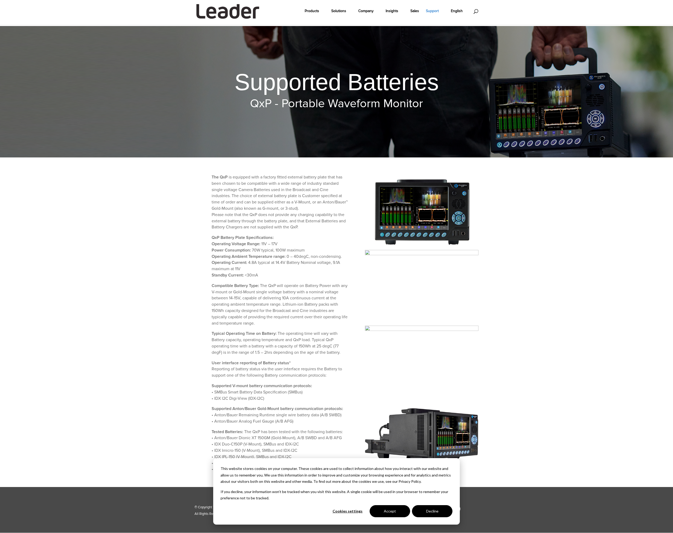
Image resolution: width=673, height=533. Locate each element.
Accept (390, 511)
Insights (392, 11)
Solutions (338, 11)
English (457, 11)
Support (432, 11)
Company (366, 11)
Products (312, 11)
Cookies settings (348, 511)
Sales (414, 11)
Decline (432, 511)
